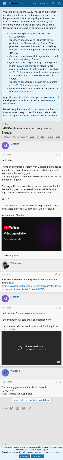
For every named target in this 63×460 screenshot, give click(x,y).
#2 (60, 274)
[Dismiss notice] (58, 11)
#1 (60, 155)
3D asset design (32, 43)
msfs (58, 137)
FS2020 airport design (27, 65)
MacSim (7, 136)
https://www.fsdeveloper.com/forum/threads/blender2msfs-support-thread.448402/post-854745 (31, 287)
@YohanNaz (39, 313)
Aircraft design (23, 59)
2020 (32, 137)
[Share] (56, 155)
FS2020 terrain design (27, 85)
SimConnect (19, 91)
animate (40, 137)
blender (49, 137)
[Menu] (4, 3)
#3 (60, 308)
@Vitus (17, 319)
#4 (60, 382)
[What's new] (53, 3)
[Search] (59, 3)
